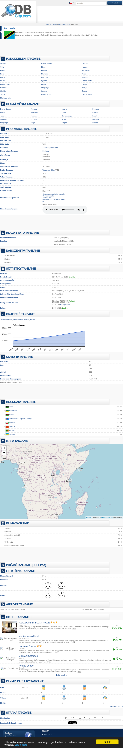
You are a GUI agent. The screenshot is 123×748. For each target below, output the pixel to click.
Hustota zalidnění (7, 280)
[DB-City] (16, 18)
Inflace (3, 308)
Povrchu (3, 273)
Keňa (11, 407)
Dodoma (46, 32)
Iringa (43, 67)
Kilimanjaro (86, 70)
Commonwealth (48, 196)
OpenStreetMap (107, 517)
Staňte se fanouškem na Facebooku (10, 735)
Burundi (12, 423)
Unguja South (87, 94)
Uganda (12, 426)
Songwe (44, 91)
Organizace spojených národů (53, 194)
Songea (34, 119)
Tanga (2, 94)
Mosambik (13, 411)
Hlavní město (5, 151)
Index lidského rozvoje (9, 297)
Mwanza (36, 32)
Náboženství (44, 35)
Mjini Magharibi (5, 98)
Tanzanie (9, 28)
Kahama (95, 112)
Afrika (44, 147)
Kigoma (44, 70)
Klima (96, 35)
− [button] (4, 453)
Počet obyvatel (6, 277)
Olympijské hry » (116, 706)
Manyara (44, 74)
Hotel (87, 35)
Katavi (2, 70)
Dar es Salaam (28, 32)
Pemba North (87, 81)
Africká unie (46, 198)
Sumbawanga (67, 116)
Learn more (21, 744)
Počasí (91, 35)
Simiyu (84, 88)
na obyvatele (65, 304)
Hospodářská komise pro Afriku (53, 199)
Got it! (107, 742)
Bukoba (95, 123)
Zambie (12, 430)
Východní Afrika (53, 147)
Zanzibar (3, 119)
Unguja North (46, 94)
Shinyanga (45, 88)
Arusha (41, 32)
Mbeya (62, 32)
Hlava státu (36, 35)
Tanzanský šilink (48, 170)
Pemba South (5, 84)
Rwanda (12, 434)
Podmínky (48, 734)
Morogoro (44, 77)
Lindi (2, 74)
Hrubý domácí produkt (9, 303)
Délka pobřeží (5, 284)
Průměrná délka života (9, 291)
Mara (84, 74)
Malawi (11, 414)
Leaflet (88, 517)
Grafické (72, 277)
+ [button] (4, 448)
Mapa (83, 35)
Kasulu (94, 116)
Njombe (44, 81)
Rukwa (84, 84)
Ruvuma (3, 88)
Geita (2, 67)
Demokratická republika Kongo (20, 419)
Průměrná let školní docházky (12, 294)
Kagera (84, 67)
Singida (3, 91)
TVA (1, 173)
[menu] (71, 2)
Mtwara (84, 77)
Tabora (84, 91)
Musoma (95, 119)
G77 (44, 201)
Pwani (43, 84)
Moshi (64, 119)
